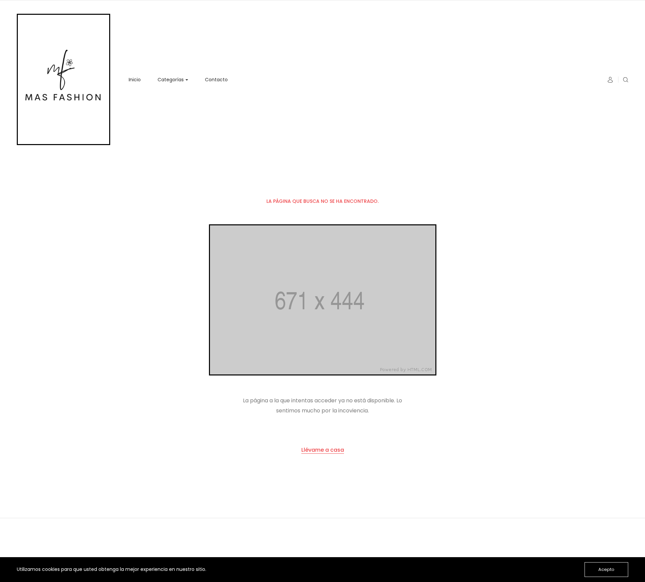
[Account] (610, 81)
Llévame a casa (322, 450)
